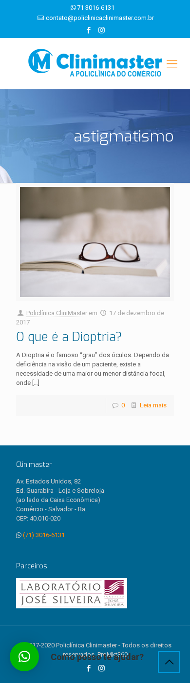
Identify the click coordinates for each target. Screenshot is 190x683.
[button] (24, 656)
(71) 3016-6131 (44, 535)
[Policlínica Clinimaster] (95, 63)
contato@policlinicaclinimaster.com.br (100, 17)
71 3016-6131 (95, 7)
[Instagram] (101, 30)
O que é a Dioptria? (69, 337)
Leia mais (153, 405)
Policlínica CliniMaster (56, 313)
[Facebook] (89, 30)
